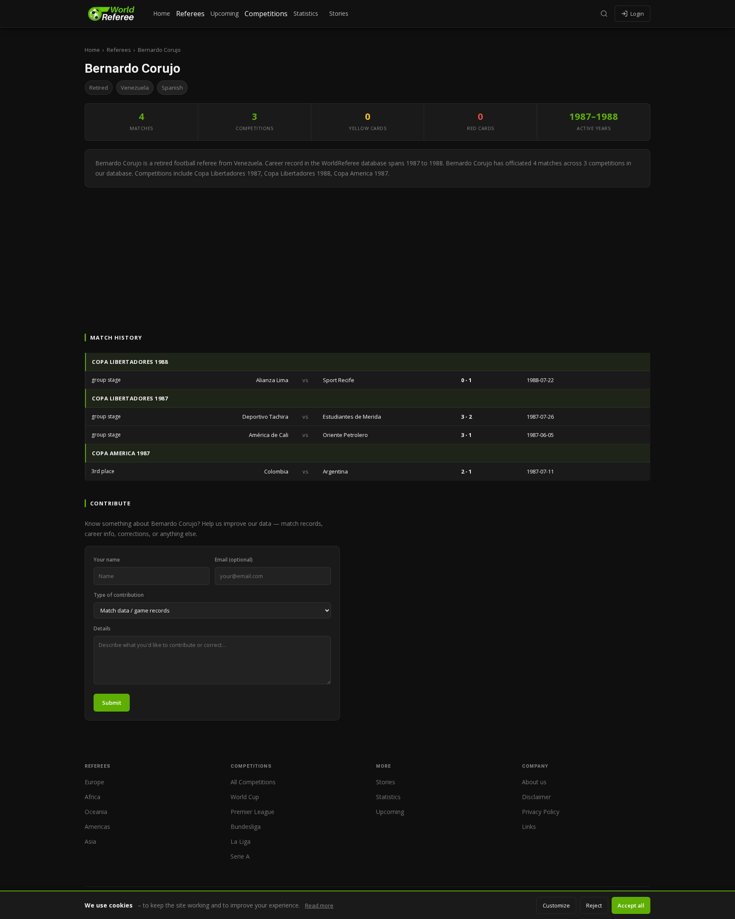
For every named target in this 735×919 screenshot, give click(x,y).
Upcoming (225, 13)
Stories (338, 13)
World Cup (245, 797)
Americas (97, 827)
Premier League (252, 812)
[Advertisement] (367, 251)
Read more (319, 905)
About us (534, 782)
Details (102, 628)
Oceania (96, 812)
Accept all (631, 905)
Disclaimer (536, 797)
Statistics (305, 13)
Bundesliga (246, 827)
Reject (594, 905)
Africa (92, 797)
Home (161, 13)
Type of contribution (119, 594)
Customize (556, 905)
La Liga (241, 841)
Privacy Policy (540, 812)
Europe (94, 782)
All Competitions (253, 782)
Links (529, 827)
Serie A (240, 856)
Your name (107, 559)
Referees (190, 13)
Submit (111, 702)
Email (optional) (234, 559)
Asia (90, 841)
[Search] (604, 13)
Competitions (266, 13)
